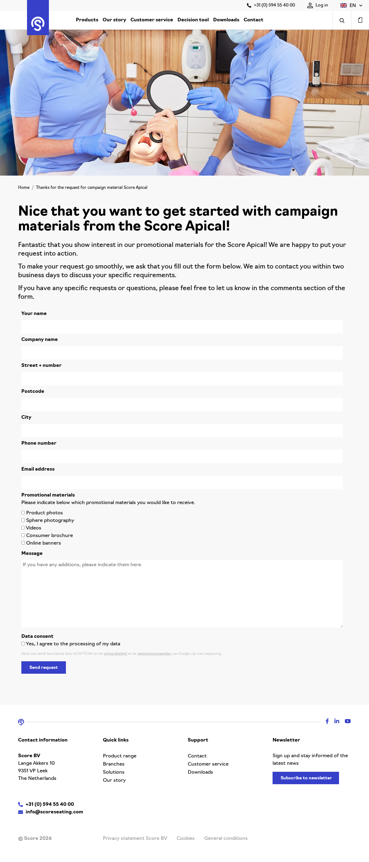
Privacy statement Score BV (135, 838)
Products (87, 20)
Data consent (37, 636)
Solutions (114, 772)
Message (32, 553)
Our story (114, 20)
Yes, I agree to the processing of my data (73, 644)
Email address (38, 469)
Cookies (186, 838)
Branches (114, 764)
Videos (33, 528)
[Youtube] (345, 722)
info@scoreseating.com (54, 812)
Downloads (226, 20)
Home (23, 188)
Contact (253, 20)
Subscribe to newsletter (306, 778)
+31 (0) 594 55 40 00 (274, 5)
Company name (39, 339)
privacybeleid (116, 654)
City (26, 417)
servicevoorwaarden (154, 654)
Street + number (41, 365)
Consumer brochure (49, 536)
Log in (322, 5)
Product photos (44, 513)
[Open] (342, 20)
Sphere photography (50, 520)
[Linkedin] (334, 722)
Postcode (32, 391)
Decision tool (193, 20)
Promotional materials (48, 495)
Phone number (38, 443)
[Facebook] (324, 722)
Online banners (43, 543)
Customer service (151, 20)
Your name (34, 313)
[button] (351, 5)
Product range (119, 756)
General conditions (226, 838)
